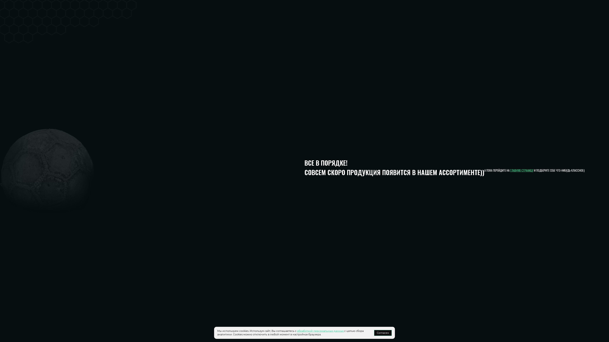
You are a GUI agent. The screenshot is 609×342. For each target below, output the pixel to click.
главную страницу (521, 170)
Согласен (383, 332)
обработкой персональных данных (320, 330)
